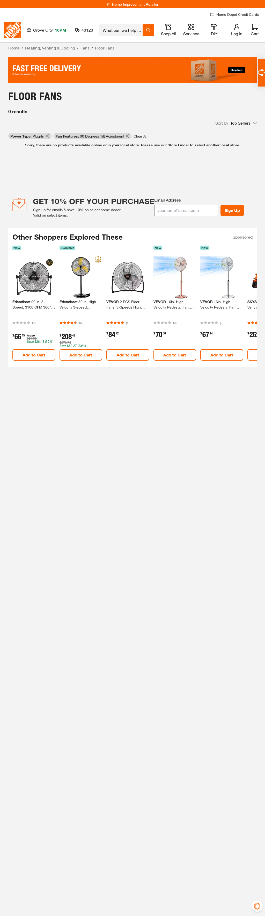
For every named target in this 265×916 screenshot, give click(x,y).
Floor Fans (104, 47)
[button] (236, 123)
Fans (85, 47)
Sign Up (232, 210)
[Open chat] (261, 73)
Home (14, 47)
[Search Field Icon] (148, 30)
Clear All (140, 136)
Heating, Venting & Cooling (50, 47)
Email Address (167, 199)
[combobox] (121, 30)
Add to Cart (34, 354)
